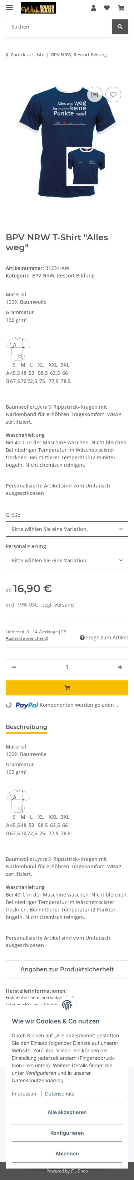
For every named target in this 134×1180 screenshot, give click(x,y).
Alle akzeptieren (67, 1112)
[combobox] (67, 529)
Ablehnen (67, 1153)
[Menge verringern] (14, 666)
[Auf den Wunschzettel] (113, 94)
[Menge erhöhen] (120, 666)
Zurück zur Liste (27, 54)
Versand (64, 604)
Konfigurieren (67, 1133)
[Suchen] (120, 26)
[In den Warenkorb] (11, 77)
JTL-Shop (79, 1171)
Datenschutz (60, 1093)
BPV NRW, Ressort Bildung (63, 275)
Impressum (25, 1093)
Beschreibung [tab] (26, 727)
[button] (93, 8)
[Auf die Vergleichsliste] (95, 94)
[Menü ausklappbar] (9, 4)
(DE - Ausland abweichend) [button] (37, 635)
